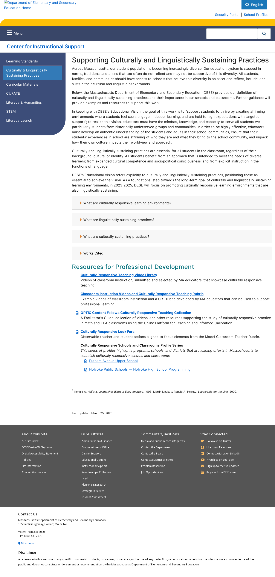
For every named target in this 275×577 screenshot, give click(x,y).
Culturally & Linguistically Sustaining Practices (26, 72)
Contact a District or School (157, 460)
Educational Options (94, 460)
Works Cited (93, 253)
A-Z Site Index (30, 441)
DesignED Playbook (37, 447)
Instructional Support (94, 466)
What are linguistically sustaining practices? (118, 220)
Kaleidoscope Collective (96, 472)
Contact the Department (156, 447)
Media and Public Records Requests (163, 441)
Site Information (31, 466)
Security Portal (227, 14)
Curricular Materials (22, 84)
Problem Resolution (153, 466)
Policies (26, 460)
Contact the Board (152, 453)
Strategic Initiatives (93, 491)
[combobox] (232, 34)
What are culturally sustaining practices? (116, 236)
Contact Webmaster (34, 472)
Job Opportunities (152, 472)
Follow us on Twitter (219, 441)
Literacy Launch (19, 120)
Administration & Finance (97, 441)
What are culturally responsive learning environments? (127, 203)
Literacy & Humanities (24, 102)
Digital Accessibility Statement (40, 453)
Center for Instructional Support (45, 46)
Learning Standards (22, 61)
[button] (264, 33)
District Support (91, 453)
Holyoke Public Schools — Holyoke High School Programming (140, 369)
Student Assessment (94, 497)
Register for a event (221, 472)
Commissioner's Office (95, 447)
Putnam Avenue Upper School (113, 361)
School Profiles (256, 14)
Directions (27, 543)
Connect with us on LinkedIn (223, 453)
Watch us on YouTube (220, 460)
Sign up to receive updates (223, 466)
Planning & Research (94, 484)
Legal (85, 478)
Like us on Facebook (218, 447)
